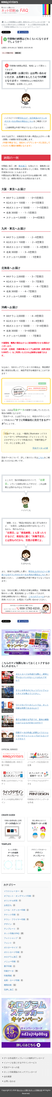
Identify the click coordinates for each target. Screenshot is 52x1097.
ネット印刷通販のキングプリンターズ (20, 1072)
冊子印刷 (8, 966)
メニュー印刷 (10, 961)
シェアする (24, 32)
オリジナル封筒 (11, 900)
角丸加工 (22, 166)
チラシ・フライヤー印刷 (14, 919)
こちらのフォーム (36, 596)
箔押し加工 (9, 989)
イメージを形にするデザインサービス (20, 1062)
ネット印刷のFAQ (11, 933)
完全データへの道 (40, 448)
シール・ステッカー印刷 (14, 910)
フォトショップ (11, 938)
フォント (8, 942)
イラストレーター (11, 891)
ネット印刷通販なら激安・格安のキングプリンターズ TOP (24, 22)
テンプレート (10, 928)
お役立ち (8, 905)
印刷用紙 (8, 975)
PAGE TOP (42, 1094)
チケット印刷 (10, 914)
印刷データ (9, 971)
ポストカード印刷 (11, 952)
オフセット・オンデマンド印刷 (17, 896)
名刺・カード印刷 (11, 980)
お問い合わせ (9, 1081)
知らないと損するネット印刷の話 (29, 1090)
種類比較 (8, 985)
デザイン (8, 924)
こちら (41, 457)
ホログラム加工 (11, 956)
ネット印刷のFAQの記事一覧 (38, 24)
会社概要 (8, 1076)
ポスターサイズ (11, 947)
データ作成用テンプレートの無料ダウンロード (24, 1058)
